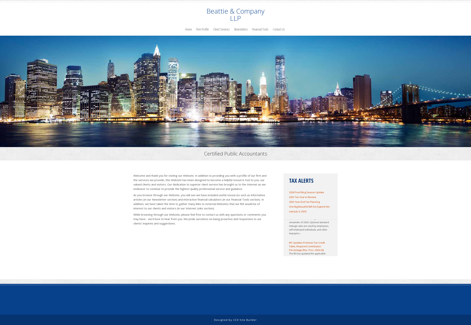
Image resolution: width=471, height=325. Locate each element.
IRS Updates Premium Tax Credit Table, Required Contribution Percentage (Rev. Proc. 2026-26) (307, 241)
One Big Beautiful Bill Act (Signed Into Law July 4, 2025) (309, 209)
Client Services (221, 29)
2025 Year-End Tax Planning (304, 201)
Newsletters (241, 29)
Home (188, 29)
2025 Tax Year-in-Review (302, 197)
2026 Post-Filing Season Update (306, 192)
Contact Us (279, 29)
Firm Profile (202, 29)
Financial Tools (260, 29)
